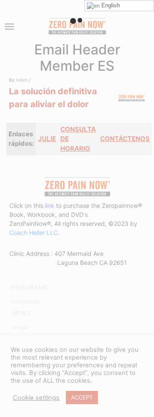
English (110, 5)
